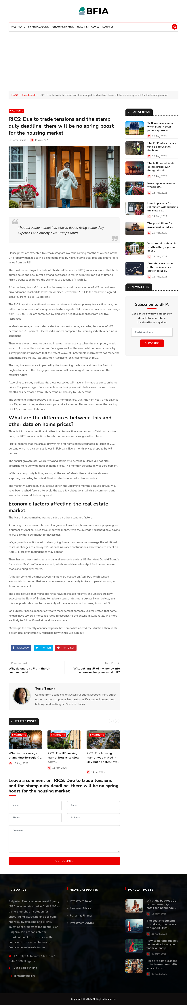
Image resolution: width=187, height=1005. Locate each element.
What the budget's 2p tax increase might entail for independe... (161, 904)
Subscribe (152, 343)
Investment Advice (88, 26)
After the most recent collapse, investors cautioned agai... (160, 267)
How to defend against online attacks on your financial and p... (162, 944)
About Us (108, 26)
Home (15, 95)
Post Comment (64, 861)
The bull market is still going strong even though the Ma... (161, 166)
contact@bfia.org (24, 976)
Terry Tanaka (19, 140)
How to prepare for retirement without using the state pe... (162, 207)
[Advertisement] (93, 58)
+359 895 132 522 (25, 968)
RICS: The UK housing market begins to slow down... (63, 757)
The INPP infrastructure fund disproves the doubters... (161, 146)
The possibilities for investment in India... (160, 225)
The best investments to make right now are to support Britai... (161, 924)
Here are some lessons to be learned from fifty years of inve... (162, 964)
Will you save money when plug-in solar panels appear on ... (160, 126)
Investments (17, 26)
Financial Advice (38, 26)
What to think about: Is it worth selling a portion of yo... (162, 247)
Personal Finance (62, 26)
